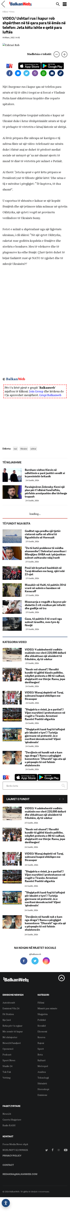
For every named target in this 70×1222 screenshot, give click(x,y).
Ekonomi (42, 1031)
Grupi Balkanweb (50, 395)
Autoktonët (9, 1002)
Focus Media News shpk (15, 1144)
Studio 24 (7, 1066)
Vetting (7, 1077)
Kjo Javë (7, 1019)
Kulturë (42, 1060)
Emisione (42, 1095)
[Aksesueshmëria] (6, 1203)
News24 (7, 1113)
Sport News (9, 1060)
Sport (41, 1048)
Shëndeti (42, 1083)
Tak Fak (7, 1071)
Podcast (7, 1054)
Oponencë (8, 1048)
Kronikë (42, 1025)
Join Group (36, 391)
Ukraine (23, 448)
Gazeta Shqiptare (12, 1119)
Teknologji (43, 1077)
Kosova (41, 1037)
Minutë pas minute (47, 1008)
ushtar (33, 448)
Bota (12, 11)
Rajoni (41, 1043)
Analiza (42, 1071)
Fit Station (8, 1014)
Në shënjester (10, 1037)
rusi (15, 448)
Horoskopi (43, 1089)
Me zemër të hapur (13, 1031)
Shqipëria (43, 1014)
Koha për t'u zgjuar (12, 1025)
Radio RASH (9, 1125)
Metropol (43, 1066)
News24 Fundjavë (12, 1043)
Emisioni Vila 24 (11, 1008)
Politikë (42, 1019)
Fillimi (5, 11)
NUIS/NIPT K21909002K (15, 1150)
